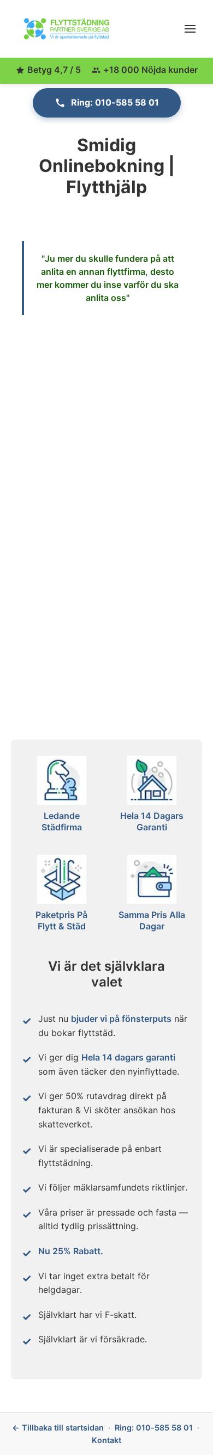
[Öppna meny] (190, 29)
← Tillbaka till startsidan (58, 1427)
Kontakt (106, 1440)
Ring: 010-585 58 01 (115, 102)
